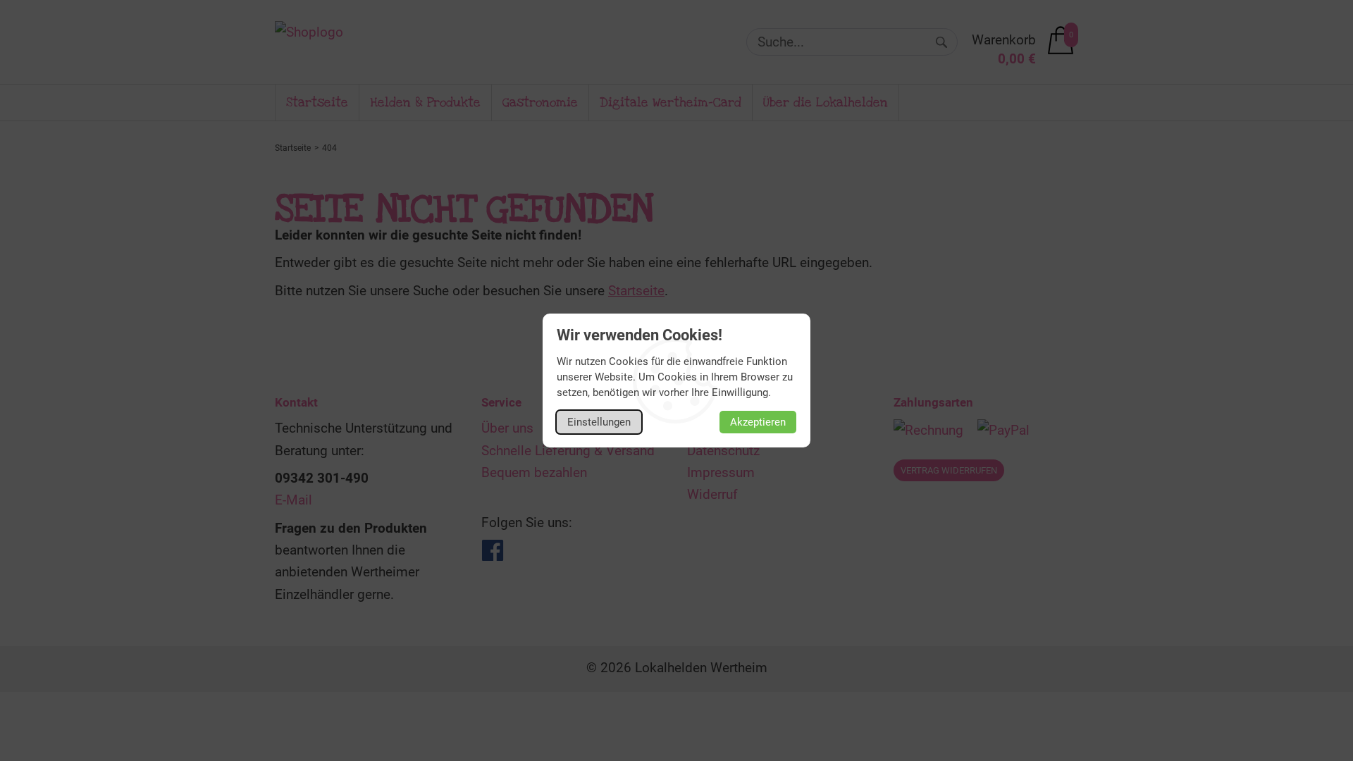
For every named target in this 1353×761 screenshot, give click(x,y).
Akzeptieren (758, 422)
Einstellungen (599, 422)
